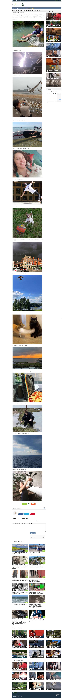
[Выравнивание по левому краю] (19, 523)
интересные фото (17, 508)
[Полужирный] (13, 523)
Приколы (17, 12)
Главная (13, 0)
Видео (17, 8)
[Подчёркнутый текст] (16, 523)
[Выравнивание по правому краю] (22, 523)
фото (21, 508)
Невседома (20, 5)
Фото (14, 8)
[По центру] (21, 523)
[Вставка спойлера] (33, 523)
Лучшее (17, 0)
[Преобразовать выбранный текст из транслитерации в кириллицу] (31, 523)
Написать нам (15, 692)
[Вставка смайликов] (24, 523)
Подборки (21, 8)
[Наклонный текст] (14, 523)
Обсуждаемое (22, 0)
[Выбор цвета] (26, 523)
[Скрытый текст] (28, 523)
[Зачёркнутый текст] (17, 523)
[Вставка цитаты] (30, 523)
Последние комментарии (29, 8)
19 (51, 99)
